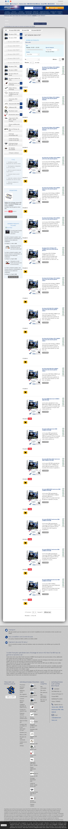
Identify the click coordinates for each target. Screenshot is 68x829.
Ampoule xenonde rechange (28, 12)
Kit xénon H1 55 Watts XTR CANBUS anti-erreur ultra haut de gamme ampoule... (50, 98)
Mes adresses (43, 692)
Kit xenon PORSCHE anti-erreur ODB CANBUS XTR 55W (51, 580)
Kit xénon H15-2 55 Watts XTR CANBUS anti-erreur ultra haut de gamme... (50, 249)
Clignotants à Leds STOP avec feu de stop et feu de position (16, 263)
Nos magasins (23, 694)
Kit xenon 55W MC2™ (13, 62)
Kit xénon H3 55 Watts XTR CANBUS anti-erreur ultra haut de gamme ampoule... (50, 128)
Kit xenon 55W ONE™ (13, 41)
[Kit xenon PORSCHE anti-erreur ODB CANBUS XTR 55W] (32, 587)
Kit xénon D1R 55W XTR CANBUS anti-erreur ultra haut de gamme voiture (50, 309)
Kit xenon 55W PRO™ (13, 50)
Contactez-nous (23, 696)
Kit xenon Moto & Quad (13, 74)
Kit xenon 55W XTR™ (13, 54)
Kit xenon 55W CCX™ (13, 58)
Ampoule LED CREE (14, 103)
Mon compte (43, 683)
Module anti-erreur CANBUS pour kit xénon (14, 94)
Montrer (27, 62)
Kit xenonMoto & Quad (14, 12)
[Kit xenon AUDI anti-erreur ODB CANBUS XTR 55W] (32, 436)
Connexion (60, 1)
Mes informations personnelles (43, 696)
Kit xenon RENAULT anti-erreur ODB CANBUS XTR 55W (50, 550)
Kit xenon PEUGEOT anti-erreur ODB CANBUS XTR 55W (50, 520)
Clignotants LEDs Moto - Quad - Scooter (13, 119)
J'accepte (3, 825)
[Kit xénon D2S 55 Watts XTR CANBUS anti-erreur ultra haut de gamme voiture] (32, 346)
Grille (60, 60)
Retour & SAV (59, 4)
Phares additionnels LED (14, 125)
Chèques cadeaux (14, 153)
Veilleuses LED (13, 107)
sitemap (22, 745)
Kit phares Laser (13, 111)
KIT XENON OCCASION (12, 148)
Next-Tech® (35, 663)
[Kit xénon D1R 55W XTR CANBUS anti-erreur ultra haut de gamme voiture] (32, 315)
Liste (63, 60)
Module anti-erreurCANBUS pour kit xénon (44, 12)
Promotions (13, 190)
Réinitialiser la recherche (40, 23)
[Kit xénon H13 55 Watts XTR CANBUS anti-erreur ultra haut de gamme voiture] (32, 195)
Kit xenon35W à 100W (7, 12)
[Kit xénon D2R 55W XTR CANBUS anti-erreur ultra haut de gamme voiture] (32, 376)
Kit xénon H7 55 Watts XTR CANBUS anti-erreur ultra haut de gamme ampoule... (50, 68)
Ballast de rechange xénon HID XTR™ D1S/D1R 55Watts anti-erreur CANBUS (13, 204)
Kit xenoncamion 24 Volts (21, 12)
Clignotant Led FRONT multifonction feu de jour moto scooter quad (15, 247)
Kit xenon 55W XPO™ (13, 46)
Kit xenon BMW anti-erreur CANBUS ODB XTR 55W (50, 399)
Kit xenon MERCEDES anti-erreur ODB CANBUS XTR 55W (51, 490)
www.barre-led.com (32, 666)
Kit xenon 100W (13, 70)
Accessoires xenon (14, 114)
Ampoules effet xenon (13, 99)
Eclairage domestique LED (13, 134)
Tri (25, 59)
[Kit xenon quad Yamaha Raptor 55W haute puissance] (7, 232)
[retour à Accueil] (5, 30)
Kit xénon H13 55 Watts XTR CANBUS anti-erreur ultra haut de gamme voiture (51, 189)
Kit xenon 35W (13, 34)
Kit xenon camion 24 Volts (14, 79)
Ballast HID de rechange (13, 88)
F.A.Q (13, 159)
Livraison (22, 698)
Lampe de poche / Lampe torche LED (14, 139)
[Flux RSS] (8, 227)
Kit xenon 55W (13, 38)
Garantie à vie (23, 732)
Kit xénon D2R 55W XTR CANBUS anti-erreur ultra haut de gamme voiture (50, 370)
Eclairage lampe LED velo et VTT (13, 144)
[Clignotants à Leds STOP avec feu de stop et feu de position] (7, 262)
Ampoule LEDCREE (54, 12)
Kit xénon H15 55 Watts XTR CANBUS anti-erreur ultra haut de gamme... (51, 218)
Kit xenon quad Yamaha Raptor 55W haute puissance (16, 232)
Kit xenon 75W (13, 66)
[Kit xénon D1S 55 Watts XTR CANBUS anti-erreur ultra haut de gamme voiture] (32, 285)
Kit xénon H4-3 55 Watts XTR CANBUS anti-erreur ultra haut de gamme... (51, 158)
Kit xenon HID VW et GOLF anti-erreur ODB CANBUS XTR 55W (51, 460)
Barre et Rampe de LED (14, 129)
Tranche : (28, 47)
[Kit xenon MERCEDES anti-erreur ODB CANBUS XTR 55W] (32, 496)
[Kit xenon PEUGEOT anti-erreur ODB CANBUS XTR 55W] (32, 526)
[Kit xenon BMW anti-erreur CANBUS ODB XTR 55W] (32, 406)
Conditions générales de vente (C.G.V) (23, 706)
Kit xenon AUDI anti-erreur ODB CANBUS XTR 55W (49, 429)
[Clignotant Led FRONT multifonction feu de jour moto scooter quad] (7, 247)
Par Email (14, 4)
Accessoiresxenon (59, 12)
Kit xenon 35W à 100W (33, 688)
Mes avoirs (43, 690)
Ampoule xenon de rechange (14, 83)
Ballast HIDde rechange (35, 12)
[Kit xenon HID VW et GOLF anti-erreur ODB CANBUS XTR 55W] (32, 466)
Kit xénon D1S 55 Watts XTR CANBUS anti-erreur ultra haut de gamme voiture (51, 279)
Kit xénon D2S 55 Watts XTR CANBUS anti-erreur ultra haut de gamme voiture (51, 339)
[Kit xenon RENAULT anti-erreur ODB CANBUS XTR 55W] (32, 557)
